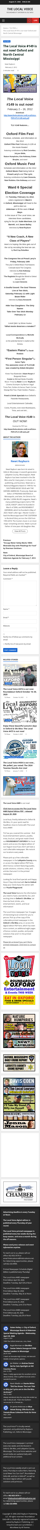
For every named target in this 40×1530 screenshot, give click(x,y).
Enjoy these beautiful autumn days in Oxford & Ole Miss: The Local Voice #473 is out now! (20, 728)
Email (6, 617)
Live (35, 20)
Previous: (20, 544)
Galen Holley (15, 1327)
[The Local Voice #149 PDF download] (21, 84)
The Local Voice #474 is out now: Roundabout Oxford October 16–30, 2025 (20, 692)
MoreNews (14, 1527)
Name (6, 609)
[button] (3, 20)
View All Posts (20, 531)
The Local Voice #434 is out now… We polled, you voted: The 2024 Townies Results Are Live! (19, 765)
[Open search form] (24, 20)
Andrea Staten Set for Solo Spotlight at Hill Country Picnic (19, 1366)
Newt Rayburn (10, 64)
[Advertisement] (20, 1155)
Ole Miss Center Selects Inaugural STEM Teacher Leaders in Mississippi (20, 1348)
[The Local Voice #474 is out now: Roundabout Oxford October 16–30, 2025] (20, 675)
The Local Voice (20, 9)
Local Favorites (10, 757)
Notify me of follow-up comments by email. (17, 638)
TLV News (7, 697)
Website (6, 626)
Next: (19, 555)
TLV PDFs (7, 41)
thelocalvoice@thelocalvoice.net (22, 1498)
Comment (8, 579)
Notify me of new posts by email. (18, 644)
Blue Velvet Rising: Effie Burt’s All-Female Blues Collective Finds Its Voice (20, 1409)
